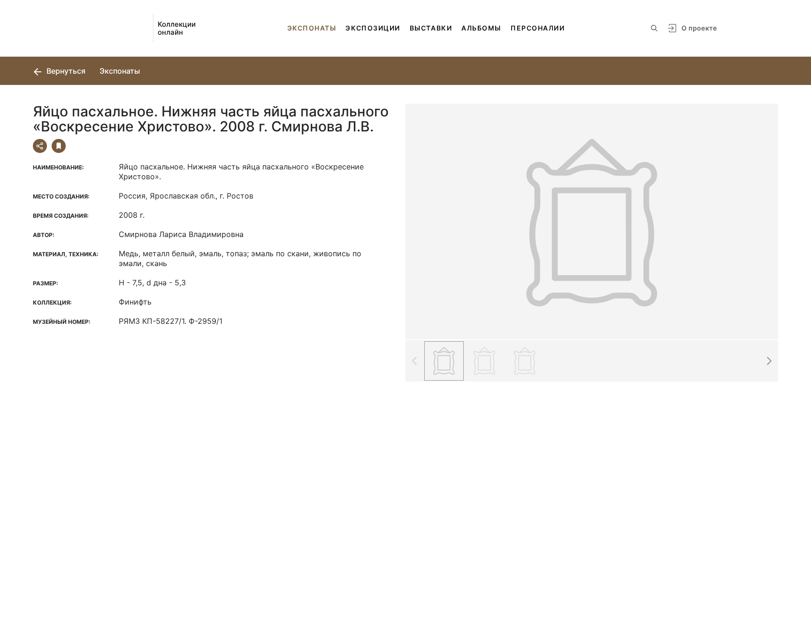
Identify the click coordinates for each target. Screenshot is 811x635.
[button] (768, 361)
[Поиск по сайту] (654, 28)
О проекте (699, 28)
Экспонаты (312, 28)
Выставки (431, 28)
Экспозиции (372, 28)
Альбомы (481, 28)
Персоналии (538, 28)
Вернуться (65, 71)
